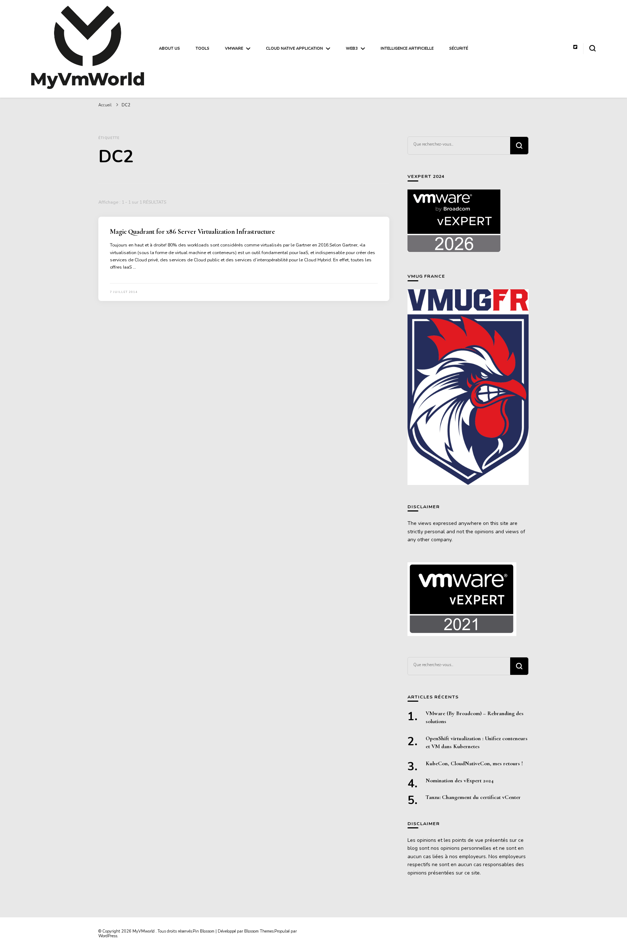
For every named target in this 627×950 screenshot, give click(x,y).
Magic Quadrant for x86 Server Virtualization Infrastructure (192, 232)
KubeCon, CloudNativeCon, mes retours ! (474, 763)
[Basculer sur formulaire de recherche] (592, 48)
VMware (234, 48)
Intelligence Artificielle (407, 48)
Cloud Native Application (294, 48)
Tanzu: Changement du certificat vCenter (473, 797)
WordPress (107, 936)
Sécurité (458, 48)
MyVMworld (144, 931)
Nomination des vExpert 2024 (459, 780)
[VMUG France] (468, 387)
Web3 (352, 48)
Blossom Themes (259, 931)
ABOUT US (169, 48)
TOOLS (202, 48)
